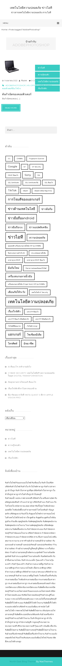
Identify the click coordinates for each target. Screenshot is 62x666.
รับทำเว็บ (24, 486)
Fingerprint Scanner (36, 159)
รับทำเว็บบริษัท (47, 482)
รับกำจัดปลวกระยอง (35, 529)
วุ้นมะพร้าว (40, 560)
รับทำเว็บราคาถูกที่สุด (24, 490)
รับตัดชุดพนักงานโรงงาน (15, 525)
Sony (28, 174)
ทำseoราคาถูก (26, 502)
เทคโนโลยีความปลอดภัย (48, 81)
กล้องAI (25, 191)
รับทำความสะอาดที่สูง (35, 564)
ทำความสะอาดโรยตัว (24, 568)
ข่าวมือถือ (46, 209)
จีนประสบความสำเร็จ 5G (16, 253)
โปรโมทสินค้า (43, 509)
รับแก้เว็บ (25, 513)
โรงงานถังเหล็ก (34, 556)
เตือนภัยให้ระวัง (16, 291)
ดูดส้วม (32, 517)
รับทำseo (50, 502)
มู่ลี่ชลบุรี (33, 548)
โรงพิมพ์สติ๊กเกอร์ (19, 509)
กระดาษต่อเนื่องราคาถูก (17, 583)
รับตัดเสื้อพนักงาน (19, 529)
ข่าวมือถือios (15, 227)
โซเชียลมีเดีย (34, 334)
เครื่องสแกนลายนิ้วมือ (20, 276)
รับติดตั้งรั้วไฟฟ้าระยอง (14, 602)
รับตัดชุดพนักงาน (50, 521)
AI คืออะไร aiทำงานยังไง (19, 367)
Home (4, 29)
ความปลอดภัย (37, 237)
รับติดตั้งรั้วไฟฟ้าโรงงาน (33, 602)
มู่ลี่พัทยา (41, 548)
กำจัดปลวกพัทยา (49, 533)
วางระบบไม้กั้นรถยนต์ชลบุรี (45, 599)
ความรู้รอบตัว (43, 74)
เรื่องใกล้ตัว (42, 88)
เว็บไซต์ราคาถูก (32, 326)
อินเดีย (47, 626)
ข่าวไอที (41, 68)
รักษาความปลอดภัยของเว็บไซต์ (36, 268)
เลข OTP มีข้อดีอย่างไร (43, 319)
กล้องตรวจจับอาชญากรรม (43, 191)
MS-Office (32, 85)
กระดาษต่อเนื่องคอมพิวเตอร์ (39, 583)
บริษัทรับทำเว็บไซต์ (13, 486)
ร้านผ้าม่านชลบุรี (23, 548)
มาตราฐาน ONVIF (14, 260)
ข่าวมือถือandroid (21, 218)
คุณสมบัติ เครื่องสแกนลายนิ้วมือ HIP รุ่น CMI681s (24, 246)
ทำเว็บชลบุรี (36, 494)
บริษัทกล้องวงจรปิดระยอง (27, 587)
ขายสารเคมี (32, 509)
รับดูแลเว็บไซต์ (35, 513)
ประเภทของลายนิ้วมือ (38, 253)
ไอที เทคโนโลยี (11, 517)
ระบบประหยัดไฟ (11, 606)
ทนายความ (45, 622)
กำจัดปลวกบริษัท (26, 537)
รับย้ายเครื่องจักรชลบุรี (14, 633)
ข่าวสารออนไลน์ (48, 513)
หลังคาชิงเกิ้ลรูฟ (36, 506)
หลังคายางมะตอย (22, 506)
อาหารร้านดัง (25, 540)
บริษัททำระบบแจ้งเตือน (28, 606)
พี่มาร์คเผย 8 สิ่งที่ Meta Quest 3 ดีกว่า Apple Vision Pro (30, 396)
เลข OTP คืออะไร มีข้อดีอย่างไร (18, 319)
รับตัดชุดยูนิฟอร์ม (35, 521)
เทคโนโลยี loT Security (40, 292)
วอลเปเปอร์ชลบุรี (29, 544)
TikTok (12, 190)
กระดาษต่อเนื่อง (11, 579)
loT (25, 167)
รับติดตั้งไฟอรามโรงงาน (46, 630)
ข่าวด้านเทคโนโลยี (21, 209)
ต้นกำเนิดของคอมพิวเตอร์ (16, 94)
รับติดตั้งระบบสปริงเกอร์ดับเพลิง (27, 614)
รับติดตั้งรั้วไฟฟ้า (50, 602)
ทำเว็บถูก (11, 490)
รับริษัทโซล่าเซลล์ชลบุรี (31, 595)
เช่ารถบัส (41, 606)
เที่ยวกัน (53, 626)
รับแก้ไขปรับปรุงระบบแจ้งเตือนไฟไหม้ (31, 637)
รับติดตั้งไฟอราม (35, 610)
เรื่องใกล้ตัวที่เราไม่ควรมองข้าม (22, 388)
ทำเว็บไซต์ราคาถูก (36, 486)
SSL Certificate (13, 183)
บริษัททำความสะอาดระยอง (33, 571)
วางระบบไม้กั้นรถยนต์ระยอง (22, 599)
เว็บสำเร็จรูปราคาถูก (38, 618)
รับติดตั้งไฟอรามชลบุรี (28, 630)
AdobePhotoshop (15, 85)
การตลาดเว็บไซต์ (21, 610)
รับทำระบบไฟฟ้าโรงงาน (20, 618)
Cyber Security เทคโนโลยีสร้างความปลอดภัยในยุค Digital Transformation (31, 374)
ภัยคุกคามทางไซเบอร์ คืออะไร (22, 382)
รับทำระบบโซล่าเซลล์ (19, 591)
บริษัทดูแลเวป (15, 513)
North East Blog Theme (22, 661)
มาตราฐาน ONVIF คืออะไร (36, 260)
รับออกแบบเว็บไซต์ (24, 482)
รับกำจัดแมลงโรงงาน (18, 533)
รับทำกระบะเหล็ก (28, 560)
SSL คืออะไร (49, 183)
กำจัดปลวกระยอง (12, 537)
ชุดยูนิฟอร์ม (23, 521)
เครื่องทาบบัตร (48, 498)
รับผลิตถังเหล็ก (47, 556)
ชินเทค (24, 80)
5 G (9, 159)
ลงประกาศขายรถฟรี (24, 498)
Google (12, 166)
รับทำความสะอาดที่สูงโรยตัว (27, 575)
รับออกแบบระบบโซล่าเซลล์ (39, 591)
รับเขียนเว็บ (36, 482)
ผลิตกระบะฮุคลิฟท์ (35, 552)
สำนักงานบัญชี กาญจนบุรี (29, 622)
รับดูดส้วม (40, 517)
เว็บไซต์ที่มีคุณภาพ (14, 326)
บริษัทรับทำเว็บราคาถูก (42, 490)
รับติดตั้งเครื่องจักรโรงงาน (34, 633)
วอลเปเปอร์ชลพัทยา (45, 544)
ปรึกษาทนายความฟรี (25, 626)
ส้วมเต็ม (14, 521)
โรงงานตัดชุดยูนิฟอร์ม (34, 525)
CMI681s (20, 159)
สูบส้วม (8, 521)
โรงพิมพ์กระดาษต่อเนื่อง (28, 579)
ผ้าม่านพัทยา (47, 540)
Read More (11, 108)
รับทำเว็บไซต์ (10, 482)
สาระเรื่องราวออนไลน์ (43, 537)
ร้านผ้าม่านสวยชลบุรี (18, 552)
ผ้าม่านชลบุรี (36, 540)
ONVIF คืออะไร (13, 175)
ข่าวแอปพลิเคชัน (38, 227)
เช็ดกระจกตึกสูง (39, 568)
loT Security (36, 167)
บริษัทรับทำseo (39, 502)
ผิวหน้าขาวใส (23, 517)
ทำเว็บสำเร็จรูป (25, 494)
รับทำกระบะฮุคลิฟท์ (20, 556)
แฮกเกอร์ (14, 334)
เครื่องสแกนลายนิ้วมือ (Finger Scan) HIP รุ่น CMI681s (26, 284)
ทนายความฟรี (11, 626)
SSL (38, 175)
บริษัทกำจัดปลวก (34, 533)
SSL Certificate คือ (31, 183)
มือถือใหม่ (13, 267)
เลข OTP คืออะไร (33, 312)
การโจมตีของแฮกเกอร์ (24, 199)
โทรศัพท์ (12, 343)
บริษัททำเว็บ (37, 498)
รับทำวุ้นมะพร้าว (19, 564)
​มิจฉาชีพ (28, 343)
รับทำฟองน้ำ (10, 498)
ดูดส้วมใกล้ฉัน (50, 517)
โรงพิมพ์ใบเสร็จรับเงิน (48, 575)
